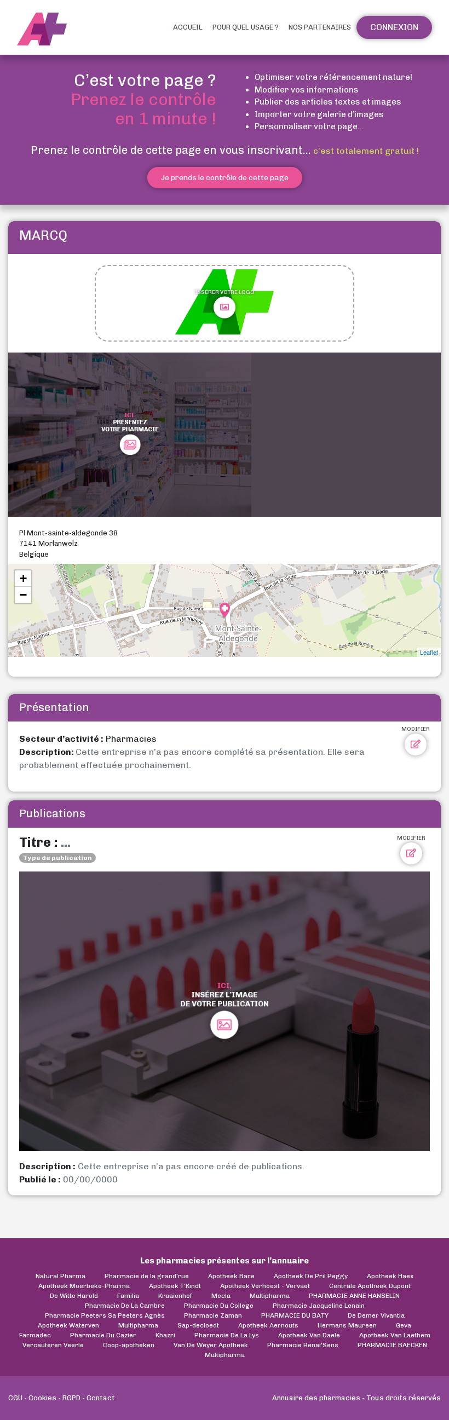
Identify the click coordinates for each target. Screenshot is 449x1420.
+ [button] (23, 578)
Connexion (394, 27)
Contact (101, 1398)
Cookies (42, 1398)
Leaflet (429, 652)
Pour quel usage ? (245, 27)
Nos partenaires (320, 27)
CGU (15, 1398)
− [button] (23, 595)
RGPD (71, 1398)
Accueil (188, 27)
